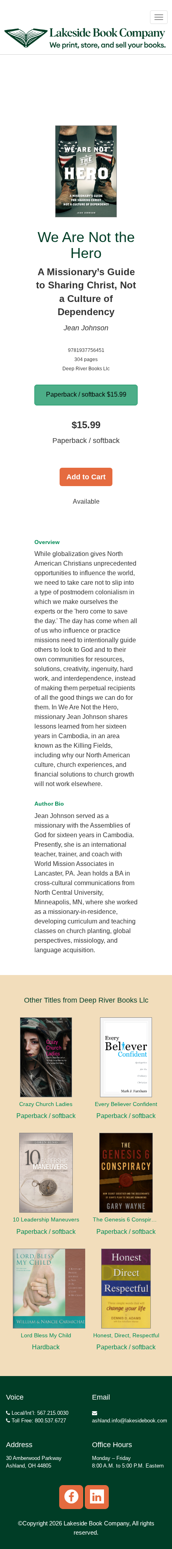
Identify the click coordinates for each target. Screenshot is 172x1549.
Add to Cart (86, 477)
